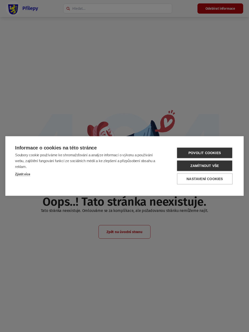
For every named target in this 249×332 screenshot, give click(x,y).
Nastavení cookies (205, 179)
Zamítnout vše (204, 166)
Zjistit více (22, 174)
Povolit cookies (204, 153)
